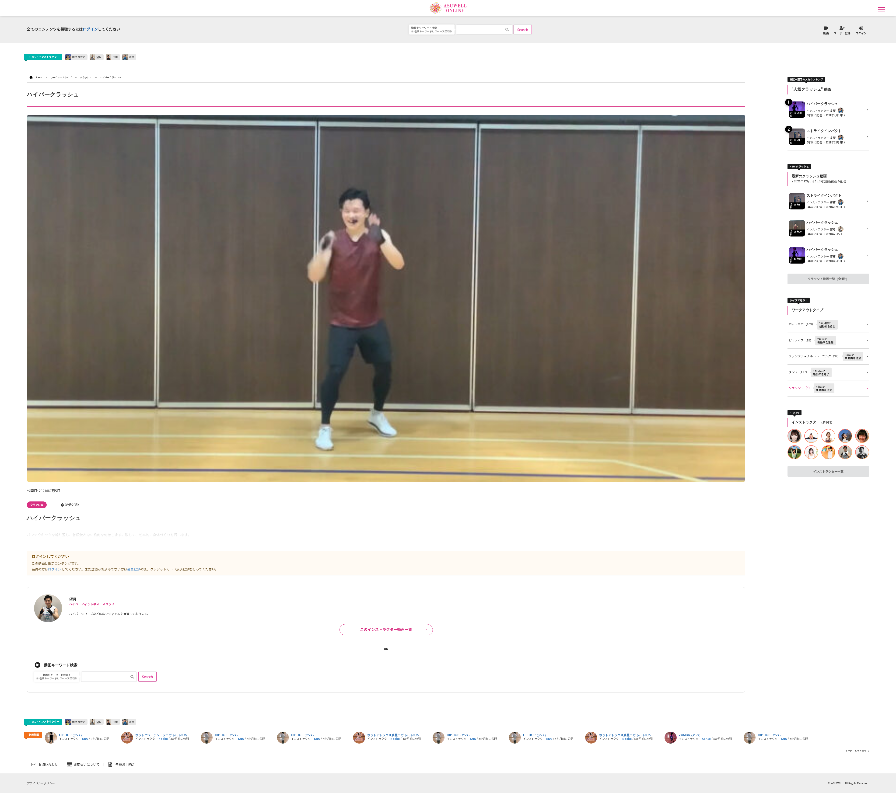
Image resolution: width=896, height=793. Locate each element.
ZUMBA (690, 735)
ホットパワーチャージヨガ (161, 735)
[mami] (828, 435)
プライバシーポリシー (41, 783)
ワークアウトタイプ (61, 77)
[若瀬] (794, 435)
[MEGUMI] (862, 435)
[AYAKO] (828, 452)
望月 (99, 57)
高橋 (131, 57)
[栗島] (811, 435)
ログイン (90, 29)
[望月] (845, 452)
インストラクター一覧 (828, 471)
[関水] (794, 452)
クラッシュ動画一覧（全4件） (828, 279)
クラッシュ (36, 504)
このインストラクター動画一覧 (386, 629)
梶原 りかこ (78, 57)
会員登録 (133, 569)
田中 (115, 57)
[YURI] (845, 435)
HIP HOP (71, 735)
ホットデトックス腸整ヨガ (393, 735)
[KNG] (862, 452)
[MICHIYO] (811, 452)
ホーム (38, 77)
